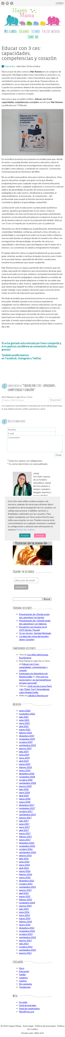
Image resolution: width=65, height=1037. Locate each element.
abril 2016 (24, 868)
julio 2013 (24, 943)
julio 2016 (24, 858)
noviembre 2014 (27, 902)
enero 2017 (24, 839)
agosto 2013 (25, 940)
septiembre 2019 (27, 745)
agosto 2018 (25, 786)
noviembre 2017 (27, 808)
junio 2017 (24, 824)
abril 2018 (24, 795)
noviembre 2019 (27, 739)
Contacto (59, 3)
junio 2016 (24, 861)
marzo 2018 (24, 798)
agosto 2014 (25, 905)
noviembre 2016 (27, 846)
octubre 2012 (25, 946)
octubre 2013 (25, 934)
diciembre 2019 (26, 735)
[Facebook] (2, 3)
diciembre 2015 (26, 880)
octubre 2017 (25, 811)
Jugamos (24, 31)
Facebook (11, 358)
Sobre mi (32, 37)
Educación (10, 66)
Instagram (24, 358)
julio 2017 (24, 820)
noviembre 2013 (27, 931)
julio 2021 (24, 717)
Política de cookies (25, 529)
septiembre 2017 (27, 814)
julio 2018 (24, 789)
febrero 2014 (25, 921)
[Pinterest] (11, 3)
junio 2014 (24, 912)
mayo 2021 (24, 723)
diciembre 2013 (26, 927)
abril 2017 (24, 830)
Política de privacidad (45, 1026)
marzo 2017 (24, 833)
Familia (22, 974)
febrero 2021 (25, 732)
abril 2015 (24, 893)
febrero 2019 (25, 767)
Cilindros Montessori (38, 695)
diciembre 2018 (26, 773)
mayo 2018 (24, 792)
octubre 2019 (25, 742)
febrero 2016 (25, 874)
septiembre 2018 (27, 783)
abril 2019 (24, 761)
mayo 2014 (24, 915)
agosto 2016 (25, 855)
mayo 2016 (24, 865)
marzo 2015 (24, 896)
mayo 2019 (24, 757)
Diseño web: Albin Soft (32, 1033)
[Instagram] (7, 3)
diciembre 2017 (26, 805)
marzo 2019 (24, 764)
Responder (55, 399)
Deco (21, 968)
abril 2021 (24, 726)
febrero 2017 (25, 836)
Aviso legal (28, 1026)
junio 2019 (24, 754)
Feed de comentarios (29, 1008)
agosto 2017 (25, 817)
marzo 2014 (24, 918)
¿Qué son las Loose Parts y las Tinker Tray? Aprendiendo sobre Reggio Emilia (35, 689)
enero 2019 (24, 770)
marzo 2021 (24, 729)
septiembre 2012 (27, 950)
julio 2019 (24, 751)
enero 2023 (24, 710)
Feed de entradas (27, 1005)
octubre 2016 (25, 849)
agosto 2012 (25, 953)
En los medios (51, 31)
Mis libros (10, 31)
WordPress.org (26, 1011)
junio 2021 (24, 720)
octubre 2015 (25, 883)
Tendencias (25, 987)
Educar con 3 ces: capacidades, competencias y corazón (33, 667)
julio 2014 (24, 909)
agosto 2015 (25, 890)
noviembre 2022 (27, 713)
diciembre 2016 (26, 842)
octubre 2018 (25, 779)
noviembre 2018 (27, 776)
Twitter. (36, 358)
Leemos (35, 31)
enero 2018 (24, 802)
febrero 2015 (25, 899)
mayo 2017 (24, 827)
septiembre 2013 (27, 937)
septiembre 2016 (27, 852)
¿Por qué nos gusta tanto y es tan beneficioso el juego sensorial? (35, 679)
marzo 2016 (24, 871)
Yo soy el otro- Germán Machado (35, 633)
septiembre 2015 (27, 887)
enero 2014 (24, 924)
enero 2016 (24, 877)
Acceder (23, 1002)
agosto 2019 (25, 748)
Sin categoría (25, 984)
